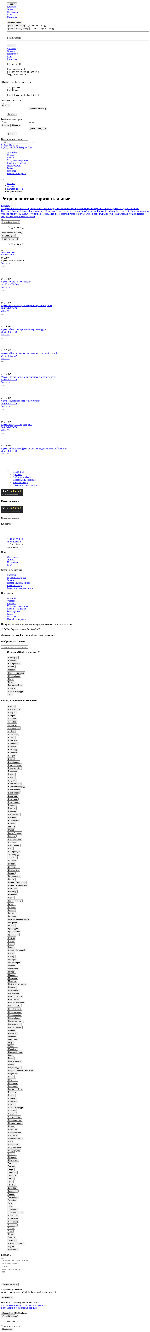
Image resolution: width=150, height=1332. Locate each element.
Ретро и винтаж (77, 214)
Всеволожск (13, 821)
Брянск (11, 777)
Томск (10, 1179)
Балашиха (12, 743)
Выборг (11, 824)
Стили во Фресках (109, 214)
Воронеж (12, 660)
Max (30, 147)
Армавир (12, 725)
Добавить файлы (9, 1284)
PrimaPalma (18, 208)
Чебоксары (13, 1216)
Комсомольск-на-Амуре (18, 919)
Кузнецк (11, 938)
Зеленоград (13, 854)
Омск (10, 679)
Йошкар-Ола (13, 870)
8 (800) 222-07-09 (9, 144)
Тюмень (11, 1185)
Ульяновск (12, 1191)
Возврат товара (20, 482)
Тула (10, 1182)
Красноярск (13, 935)
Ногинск (11, 1030)
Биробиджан (13, 762)
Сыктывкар (13, 1160)
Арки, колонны (78, 208)
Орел (10, 1046)
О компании (13, 557)
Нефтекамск (13, 993)
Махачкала (13, 969)
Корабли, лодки (89, 211)
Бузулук (12, 780)
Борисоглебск (14, 768)
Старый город (93, 214)
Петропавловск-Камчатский (20, 1071)
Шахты (11, 1234)
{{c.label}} (12, 114)
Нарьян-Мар (13, 990)
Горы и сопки (132, 208)
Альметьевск (14, 709)
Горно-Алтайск (14, 833)
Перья (25, 214)
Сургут (11, 1154)
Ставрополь (13, 1145)
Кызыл (11, 947)
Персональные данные (24, 480)
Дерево (15, 211)
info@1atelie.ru (14, 541)
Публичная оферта (22, 477)
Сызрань (12, 1157)
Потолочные (35, 214)
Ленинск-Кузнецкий (16, 950)
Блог (9, 14)
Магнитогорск (14, 962)
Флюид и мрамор (128, 214)
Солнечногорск (15, 1138)
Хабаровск (13, 1209)
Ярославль (13, 1250)
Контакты (12, 17)
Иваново (12, 861)
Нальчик (12, 987)
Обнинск (12, 1037)
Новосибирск (14, 676)
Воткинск (12, 817)
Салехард (12, 1101)
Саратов (12, 1114)
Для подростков (36, 211)
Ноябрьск (12, 1033)
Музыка (120, 211)
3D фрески (6, 208)
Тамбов (11, 1166)
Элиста (11, 1237)
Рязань (11, 1095)
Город (122, 208)
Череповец (13, 1222)
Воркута (11, 808)
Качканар (12, 891)
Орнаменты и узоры (11, 214)
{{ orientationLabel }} (10, 222)
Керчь (10, 898)
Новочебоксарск (15, 1021)
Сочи (10, 1141)
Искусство (68, 211)
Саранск (12, 1111)
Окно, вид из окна (140, 211)
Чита (10, 1231)
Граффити (6, 211)
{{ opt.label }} (17, 227)
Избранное (18, 472)
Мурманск (12, 978)
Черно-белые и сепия (24, 216)
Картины (11, 157)
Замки (59, 211)
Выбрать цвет (8, 236)
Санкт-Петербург (15, 691)
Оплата (10, 580)
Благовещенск (14, 765)
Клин (10, 904)
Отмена (5, 105)
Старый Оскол (14, 1148)
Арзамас (12, 722)
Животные (50, 211)
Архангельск (13, 728)
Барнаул (12, 746)
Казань (11, 667)
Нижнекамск (13, 1000)
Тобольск (12, 1172)
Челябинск (13, 1219)
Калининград (14, 876)
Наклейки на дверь (16, 173)
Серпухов (12, 1129)
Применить (7, 1329)
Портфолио (12, 12)
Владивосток (14, 790)
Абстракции (30, 208)
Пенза (10, 1058)
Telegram (23, 147)
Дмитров (12, 842)
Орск (10, 1055)
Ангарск (11, 716)
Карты (77, 211)
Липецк (11, 956)
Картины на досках (16, 163)
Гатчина (11, 827)
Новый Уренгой (14, 1027)
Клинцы (11, 907)
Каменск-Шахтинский (17, 885)
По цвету (16, 125)
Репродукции (14, 165)
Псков (10, 1077)
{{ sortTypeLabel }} (10, 239)
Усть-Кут (12, 1200)
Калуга (11, 879)
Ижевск (11, 864)
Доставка (11, 6)
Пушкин (11, 1080)
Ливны (11, 953)
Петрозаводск (14, 1067)
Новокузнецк (13, 1009)
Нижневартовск (15, 996)
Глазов (11, 830)
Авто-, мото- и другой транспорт (53, 208)
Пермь (11, 682)
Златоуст (12, 858)
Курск (10, 944)
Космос (101, 211)
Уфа (10, 694)
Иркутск (11, 867)
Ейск (10, 848)
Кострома (12, 922)
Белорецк (12, 753)
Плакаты (11, 171)
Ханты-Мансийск (15, 1212)
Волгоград (12, 657)
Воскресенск (13, 814)
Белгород (12, 750)
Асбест (11, 731)
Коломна (12, 913)
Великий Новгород (16, 787)
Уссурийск (12, 1197)
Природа (46, 214)
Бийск (10, 759)
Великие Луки (14, 783)
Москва (11, 670)
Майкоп (11, 966)
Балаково (12, 740)
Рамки (10, 168)
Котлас (11, 925)
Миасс (11, 972)
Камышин (12, 888)
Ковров (11, 910)
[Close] (2, 1258)
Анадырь (12, 712)
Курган (11, 941)
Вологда (12, 805)
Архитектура (93, 208)
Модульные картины (17, 160)
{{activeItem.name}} (16, 26)
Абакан (11, 706)
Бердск (11, 756)
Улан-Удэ (12, 1188)
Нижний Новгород (16, 673)
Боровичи (12, 771)
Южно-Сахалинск (16, 1243)
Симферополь (14, 1132)
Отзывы (11, 9)
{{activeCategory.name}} (18, 29)
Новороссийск (14, 1015)
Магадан (12, 959)
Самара (11, 688)
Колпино (12, 916)
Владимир (12, 796)
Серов (11, 1126)
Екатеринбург (14, 664)
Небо (128, 211)
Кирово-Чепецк (14, 901)
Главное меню (14, 22)
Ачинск (11, 737)
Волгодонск (13, 802)
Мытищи (12, 981)
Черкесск (12, 1225)
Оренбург (12, 1049)
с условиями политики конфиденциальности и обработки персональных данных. (23, 1306)
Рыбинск (12, 1092)
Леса (107, 211)
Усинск (11, 1194)
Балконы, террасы (109, 208)
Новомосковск (14, 1012)
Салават (12, 1098)
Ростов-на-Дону (15, 685)
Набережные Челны (17, 984)
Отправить (7, 1297)
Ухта (10, 1206)
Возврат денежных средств (26, 485)
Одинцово (12, 1040)
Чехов (11, 1228)
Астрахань (13, 734)
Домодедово (13, 845)
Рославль (12, 1086)
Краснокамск (14, 932)
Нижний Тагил (14, 1006)
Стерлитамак (14, 1151)
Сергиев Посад (15, 1123)
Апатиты (12, 719)
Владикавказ (14, 793)
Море (113, 211)
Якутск (11, 1246)
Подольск (12, 1074)
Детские (23, 211)
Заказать (5, 263)
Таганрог (12, 1163)
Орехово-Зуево (15, 1052)
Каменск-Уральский (16, 882)
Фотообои (12, 152)
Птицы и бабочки (60, 214)
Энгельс (12, 1240)
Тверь (10, 1169)
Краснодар (13, 929)
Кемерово (12, 895)
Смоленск (12, 1135)
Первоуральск (14, 1061)
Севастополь (14, 1117)
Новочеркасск (14, 1024)
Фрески (11, 155)
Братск (11, 774)
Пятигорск (12, 1083)
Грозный (11, 836)
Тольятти (12, 1175)
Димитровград (14, 839)
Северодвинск (14, 1120)
